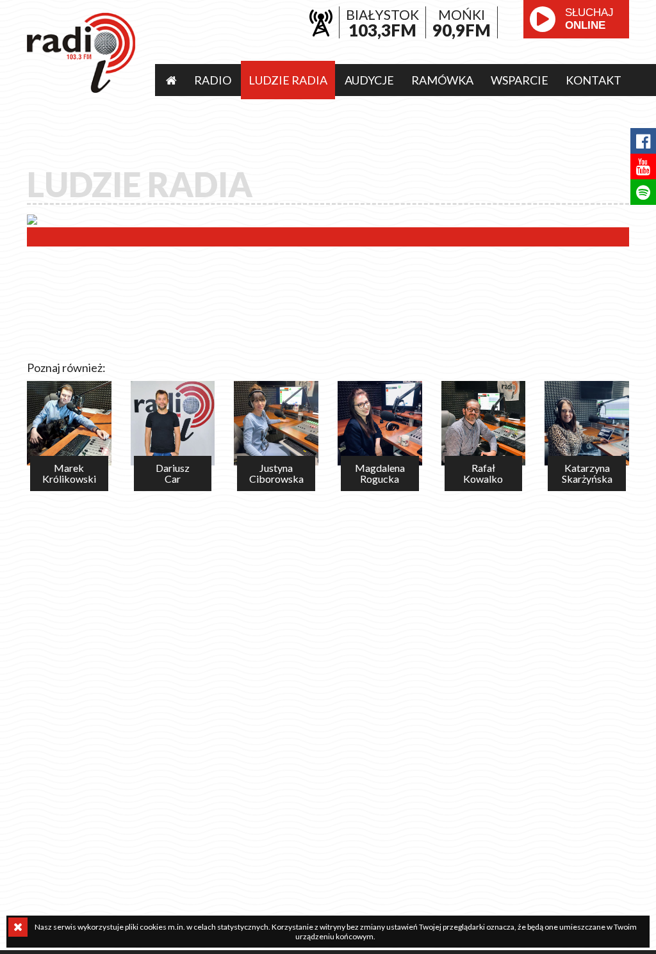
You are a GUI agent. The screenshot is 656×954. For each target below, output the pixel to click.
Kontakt (593, 80)
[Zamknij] (18, 927)
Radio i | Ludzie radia (81, 53)
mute (552, 48)
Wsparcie (519, 80)
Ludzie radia (288, 80)
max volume (599, 48)
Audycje (369, 80)
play (542, 19)
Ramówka (442, 80)
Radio (212, 80)
